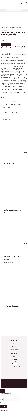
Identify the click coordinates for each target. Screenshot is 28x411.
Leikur (7, 27)
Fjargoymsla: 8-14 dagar (16, 107)
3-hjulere (24, 46)
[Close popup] (2, 391)
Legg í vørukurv (6, 44)
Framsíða (3, 27)
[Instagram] (15, 364)
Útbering (14, 361)
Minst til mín (3, 403)
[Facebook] (12, 364)
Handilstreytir (14, 359)
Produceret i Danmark (13, 47)
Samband (14, 356)
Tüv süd (19, 47)
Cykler (10, 27)
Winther (24, 47)
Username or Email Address (5, 393)
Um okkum (14, 358)
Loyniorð (1, 399)
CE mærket (3, 47)
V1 (21, 47)
